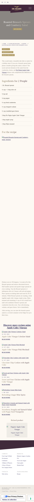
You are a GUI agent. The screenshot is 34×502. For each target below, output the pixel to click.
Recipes (24, 43)
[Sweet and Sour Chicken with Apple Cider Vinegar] (17, 375)
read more (6, 339)
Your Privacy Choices (15, 496)
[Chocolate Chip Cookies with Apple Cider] (15, 358)
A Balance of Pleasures (7, 463)
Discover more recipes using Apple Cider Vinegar (17, 326)
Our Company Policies (7, 467)
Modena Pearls (20, 465)
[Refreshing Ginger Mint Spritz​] (12, 390)
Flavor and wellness (14, 43)
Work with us (5, 474)
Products (20, 453)
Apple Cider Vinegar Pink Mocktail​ (15, 350)
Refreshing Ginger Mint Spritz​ (13, 395)
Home (4, 43)
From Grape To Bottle (7, 456)
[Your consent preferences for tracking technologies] (30, 498)
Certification (4, 460)
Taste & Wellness (22, 471)
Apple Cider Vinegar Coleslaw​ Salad (16, 336)
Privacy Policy (13, 491)
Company (5, 453)
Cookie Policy (5, 491)
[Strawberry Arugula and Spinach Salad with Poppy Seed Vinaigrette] (17, 405)
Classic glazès (20, 463)
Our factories (5, 458)
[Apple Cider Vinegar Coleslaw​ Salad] (14, 332)
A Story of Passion (6, 465)
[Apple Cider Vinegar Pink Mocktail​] (13, 345)
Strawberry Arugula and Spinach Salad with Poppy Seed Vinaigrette (17, 410)
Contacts (5, 471)
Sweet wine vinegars (21, 460)
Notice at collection (9, 500)
